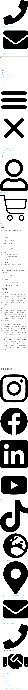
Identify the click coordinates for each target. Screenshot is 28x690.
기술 (4, 72)
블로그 (5, 81)
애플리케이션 (6, 74)
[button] (14, 114)
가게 (4, 83)
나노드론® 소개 (7, 76)
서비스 (5, 79)
